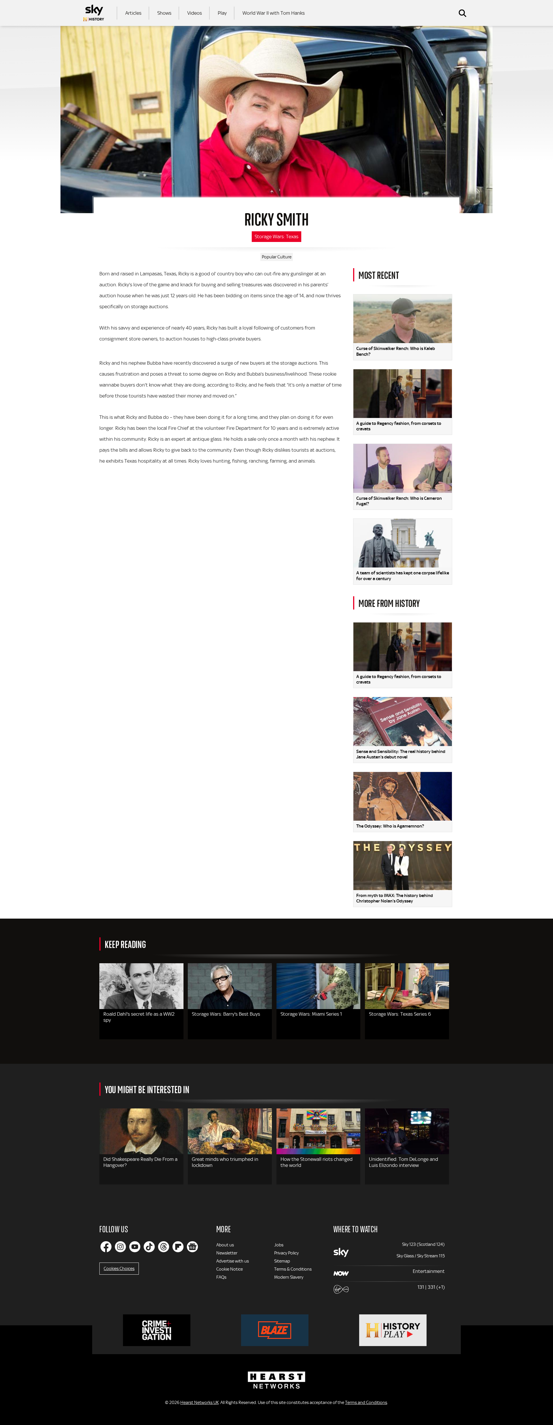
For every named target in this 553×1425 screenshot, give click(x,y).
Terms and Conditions (366, 1402)
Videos (194, 13)
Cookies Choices (119, 1268)
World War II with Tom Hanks (274, 13)
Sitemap (282, 1261)
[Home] (93, 13)
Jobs (278, 1245)
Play (222, 13)
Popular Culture (276, 257)
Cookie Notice (229, 1269)
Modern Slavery (288, 1277)
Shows (164, 13)
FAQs (221, 1277)
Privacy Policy (286, 1253)
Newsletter (226, 1253)
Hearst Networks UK (199, 1402)
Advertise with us (232, 1261)
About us (225, 1245)
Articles (133, 13)
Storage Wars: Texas (276, 236)
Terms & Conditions (293, 1269)
